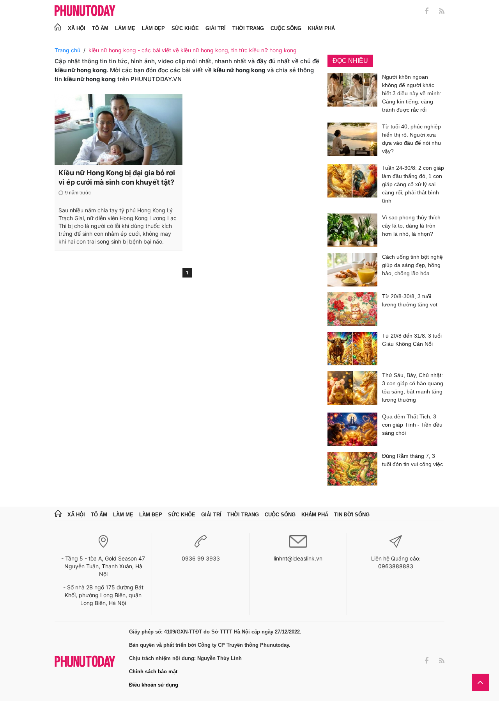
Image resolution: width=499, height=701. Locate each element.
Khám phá (321, 28)
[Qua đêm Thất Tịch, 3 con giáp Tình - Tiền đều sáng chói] (352, 429)
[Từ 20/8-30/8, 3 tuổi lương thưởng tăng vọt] (352, 309)
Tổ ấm (100, 28)
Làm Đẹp (153, 28)
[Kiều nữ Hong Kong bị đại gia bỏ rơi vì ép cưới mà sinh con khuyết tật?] (118, 129)
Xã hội (76, 28)
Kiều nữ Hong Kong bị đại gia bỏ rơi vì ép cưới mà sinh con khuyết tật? (116, 177)
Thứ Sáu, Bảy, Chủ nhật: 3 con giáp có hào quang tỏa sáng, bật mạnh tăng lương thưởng (412, 387)
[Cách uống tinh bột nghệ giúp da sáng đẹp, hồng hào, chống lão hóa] (352, 269)
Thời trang (248, 28)
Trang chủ (67, 50)
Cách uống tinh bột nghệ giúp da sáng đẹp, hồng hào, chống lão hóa (412, 265)
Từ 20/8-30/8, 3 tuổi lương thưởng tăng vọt (409, 300)
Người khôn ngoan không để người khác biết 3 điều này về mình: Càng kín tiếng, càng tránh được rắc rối (411, 93)
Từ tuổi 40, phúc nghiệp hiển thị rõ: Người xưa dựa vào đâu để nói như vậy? (411, 138)
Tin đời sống (352, 515)
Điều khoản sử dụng (153, 685)
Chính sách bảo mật (153, 671)
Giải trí (215, 28)
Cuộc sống (286, 28)
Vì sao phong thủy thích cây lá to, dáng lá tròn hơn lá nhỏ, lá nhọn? (411, 225)
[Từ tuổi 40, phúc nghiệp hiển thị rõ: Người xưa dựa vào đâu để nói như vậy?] (352, 140)
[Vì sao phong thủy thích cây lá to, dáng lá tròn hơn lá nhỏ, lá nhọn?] (352, 230)
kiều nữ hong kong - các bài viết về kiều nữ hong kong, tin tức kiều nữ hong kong (192, 50)
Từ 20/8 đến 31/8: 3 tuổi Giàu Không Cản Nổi (412, 340)
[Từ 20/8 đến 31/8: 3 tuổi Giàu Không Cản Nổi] (352, 348)
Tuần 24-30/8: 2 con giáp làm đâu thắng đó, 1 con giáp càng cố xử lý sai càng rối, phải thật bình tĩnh (413, 184)
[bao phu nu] (85, 11)
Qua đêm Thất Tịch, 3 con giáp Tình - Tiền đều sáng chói (412, 424)
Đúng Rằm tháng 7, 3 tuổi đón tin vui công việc (412, 460)
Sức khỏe (185, 28)
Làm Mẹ (125, 28)
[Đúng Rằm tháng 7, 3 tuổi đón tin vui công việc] (352, 469)
